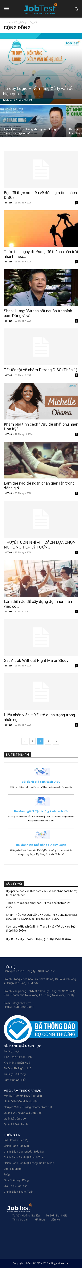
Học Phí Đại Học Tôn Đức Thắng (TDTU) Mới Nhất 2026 (38, 939)
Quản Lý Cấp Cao (15, 1118)
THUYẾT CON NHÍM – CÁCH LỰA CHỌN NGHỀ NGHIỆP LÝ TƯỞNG (40, 544)
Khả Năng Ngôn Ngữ (17, 1062)
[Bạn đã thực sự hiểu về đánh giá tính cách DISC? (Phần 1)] (41, 169)
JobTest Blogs (12, 1168)
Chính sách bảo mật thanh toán (24, 1157)
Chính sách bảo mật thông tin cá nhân (29, 1163)
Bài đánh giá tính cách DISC (41, 781)
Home (7, 22)
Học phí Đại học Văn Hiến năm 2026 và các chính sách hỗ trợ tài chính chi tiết (41, 893)
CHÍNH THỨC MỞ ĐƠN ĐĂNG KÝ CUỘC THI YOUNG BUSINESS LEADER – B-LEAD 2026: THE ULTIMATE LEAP (42, 916)
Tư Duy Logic (12, 1051)
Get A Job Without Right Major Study (36, 660)
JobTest (7, 99)
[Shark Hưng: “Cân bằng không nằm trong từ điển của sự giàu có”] (33, 129)
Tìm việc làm (20, 1219)
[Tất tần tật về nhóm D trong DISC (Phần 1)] (41, 346)
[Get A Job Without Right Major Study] (41, 637)
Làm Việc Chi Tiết (15, 1079)
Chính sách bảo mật (16, 1145)
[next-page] (56, 741)
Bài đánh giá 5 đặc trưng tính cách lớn (41, 811)
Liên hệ (55, 1219)
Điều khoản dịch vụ (16, 1140)
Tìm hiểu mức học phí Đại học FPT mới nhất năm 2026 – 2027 (39, 904)
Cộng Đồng (20, 22)
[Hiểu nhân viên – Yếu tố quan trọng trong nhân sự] (41, 691)
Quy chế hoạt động (16, 1180)
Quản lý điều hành (16, 1124)
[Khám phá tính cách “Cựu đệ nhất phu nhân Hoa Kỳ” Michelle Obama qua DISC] (41, 401)
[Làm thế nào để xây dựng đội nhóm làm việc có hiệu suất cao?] (41, 578)
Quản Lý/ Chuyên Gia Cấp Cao (23, 1112)
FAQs (7, 1174)
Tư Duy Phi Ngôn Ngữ (17, 1068)
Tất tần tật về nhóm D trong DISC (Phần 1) (40, 370)
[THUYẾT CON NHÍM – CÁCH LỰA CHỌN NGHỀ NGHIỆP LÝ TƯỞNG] (41, 519)
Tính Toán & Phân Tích (18, 1056)
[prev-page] (24, 741)
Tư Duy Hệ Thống (15, 1074)
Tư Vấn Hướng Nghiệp (26, 1215)
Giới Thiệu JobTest (15, 1185)
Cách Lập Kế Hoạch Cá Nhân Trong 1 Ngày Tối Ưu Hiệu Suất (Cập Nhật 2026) (41, 928)
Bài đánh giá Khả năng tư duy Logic (41, 845)
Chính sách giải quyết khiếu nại (24, 1151)
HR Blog (40, 1219)
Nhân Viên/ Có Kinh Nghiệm (21, 1101)
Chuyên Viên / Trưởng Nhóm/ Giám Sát (28, 1107)
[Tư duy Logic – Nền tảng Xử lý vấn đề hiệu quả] (41, 68)
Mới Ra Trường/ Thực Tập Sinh (23, 1095)
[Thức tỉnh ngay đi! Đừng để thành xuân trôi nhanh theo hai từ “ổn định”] (41, 228)
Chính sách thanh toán (18, 1191)
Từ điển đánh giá (56, 1215)
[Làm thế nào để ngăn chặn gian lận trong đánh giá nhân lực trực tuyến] (41, 460)
